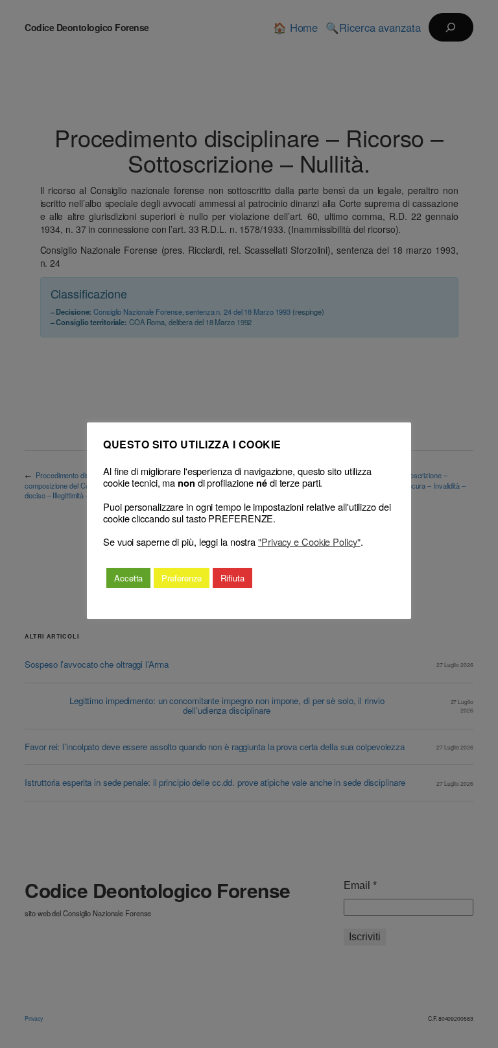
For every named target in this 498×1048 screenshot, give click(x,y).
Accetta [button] (128, 578)
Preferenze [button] (181, 578)
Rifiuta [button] (232, 578)
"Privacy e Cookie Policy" (309, 542)
